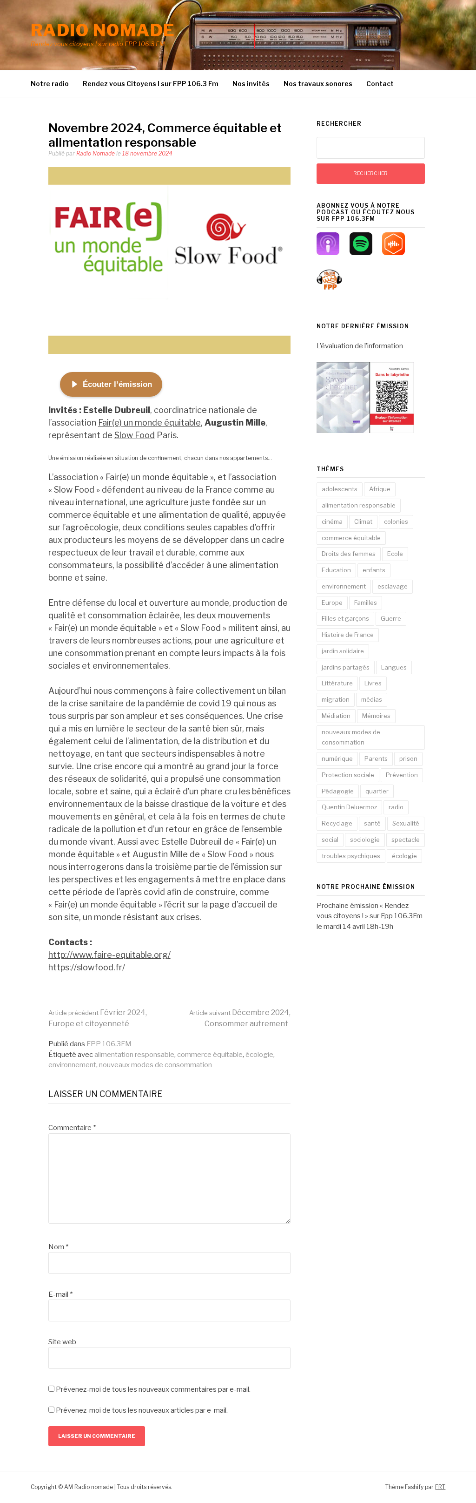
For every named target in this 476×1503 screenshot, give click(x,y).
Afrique (379, 489)
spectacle (405, 839)
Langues (394, 667)
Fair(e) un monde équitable (149, 422)
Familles (365, 602)
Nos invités (251, 84)
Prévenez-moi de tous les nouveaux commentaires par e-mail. (153, 1389)
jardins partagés (346, 667)
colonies (396, 521)
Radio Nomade (95, 153)
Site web (62, 1342)
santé (372, 823)
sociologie (365, 839)
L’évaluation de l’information (360, 346)
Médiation (336, 715)
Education (336, 570)
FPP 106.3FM (109, 1044)
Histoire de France (348, 634)
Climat (363, 521)
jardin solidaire (343, 651)
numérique (337, 758)
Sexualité (405, 823)
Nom (58, 1247)
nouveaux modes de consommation (155, 1065)
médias (371, 699)
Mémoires (376, 715)
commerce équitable (210, 1054)
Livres (373, 683)
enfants (374, 570)
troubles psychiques (351, 856)
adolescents (339, 489)
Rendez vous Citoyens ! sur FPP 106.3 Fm (150, 84)
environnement (72, 1065)
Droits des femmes (349, 553)
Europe (332, 602)
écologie (259, 1054)
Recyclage (337, 823)
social (330, 839)
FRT (440, 1486)
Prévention (402, 775)
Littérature (337, 683)
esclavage (392, 586)
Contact (380, 84)
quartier (377, 791)
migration (336, 699)
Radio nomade (103, 30)
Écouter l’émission (117, 384)
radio (396, 807)
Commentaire (72, 1128)
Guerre (391, 618)
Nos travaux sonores (318, 84)
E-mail (60, 1294)
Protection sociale (348, 775)
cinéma (332, 521)
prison (408, 758)
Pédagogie (338, 791)
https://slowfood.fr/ (86, 967)
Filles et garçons (345, 618)
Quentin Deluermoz (349, 807)
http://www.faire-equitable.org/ (109, 955)
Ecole (395, 553)
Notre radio (50, 84)
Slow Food (134, 435)
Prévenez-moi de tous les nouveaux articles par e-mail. (142, 1410)
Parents (376, 758)
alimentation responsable (134, 1054)
